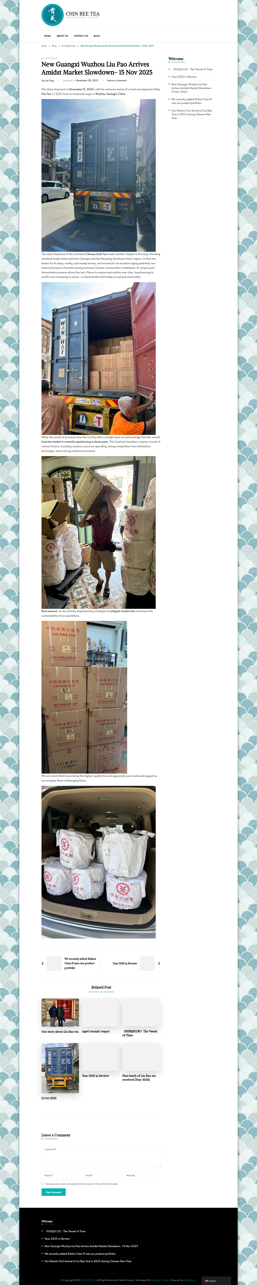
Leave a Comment (117, 80)
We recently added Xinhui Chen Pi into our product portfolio (191, 101)
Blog (97, 35)
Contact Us (81, 35)
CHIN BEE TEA (83, 14)
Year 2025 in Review (95, 1076)
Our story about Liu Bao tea (60, 1031)
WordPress (189, 1280)
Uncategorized (49, 58)
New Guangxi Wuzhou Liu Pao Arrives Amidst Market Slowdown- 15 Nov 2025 (191, 88)
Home (47, 35)
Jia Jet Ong (47, 80)
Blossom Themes (160, 1280)
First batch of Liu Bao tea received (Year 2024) (139, 1077)
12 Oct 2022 (48, 1098)
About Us (62, 35)
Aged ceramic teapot (95, 1031)
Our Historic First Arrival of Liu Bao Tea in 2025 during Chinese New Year (191, 114)
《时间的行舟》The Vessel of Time (139, 1033)
